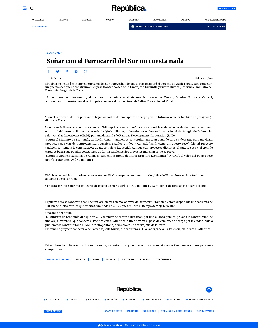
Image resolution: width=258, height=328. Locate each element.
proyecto (128, 259)
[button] (48, 71)
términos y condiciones (176, 311)
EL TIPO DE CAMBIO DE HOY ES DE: (152, 26)
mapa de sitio (113, 311)
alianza (80, 259)
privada (111, 259)
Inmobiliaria (153, 300)
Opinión (112, 300)
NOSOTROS (149, 311)
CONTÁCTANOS (205, 311)
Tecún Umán (163, 259)
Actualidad (53, 300)
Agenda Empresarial (201, 300)
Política (74, 300)
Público (145, 259)
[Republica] (129, 8)
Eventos (175, 300)
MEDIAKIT (133, 311)
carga (95, 259)
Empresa (93, 300)
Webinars (131, 300)
